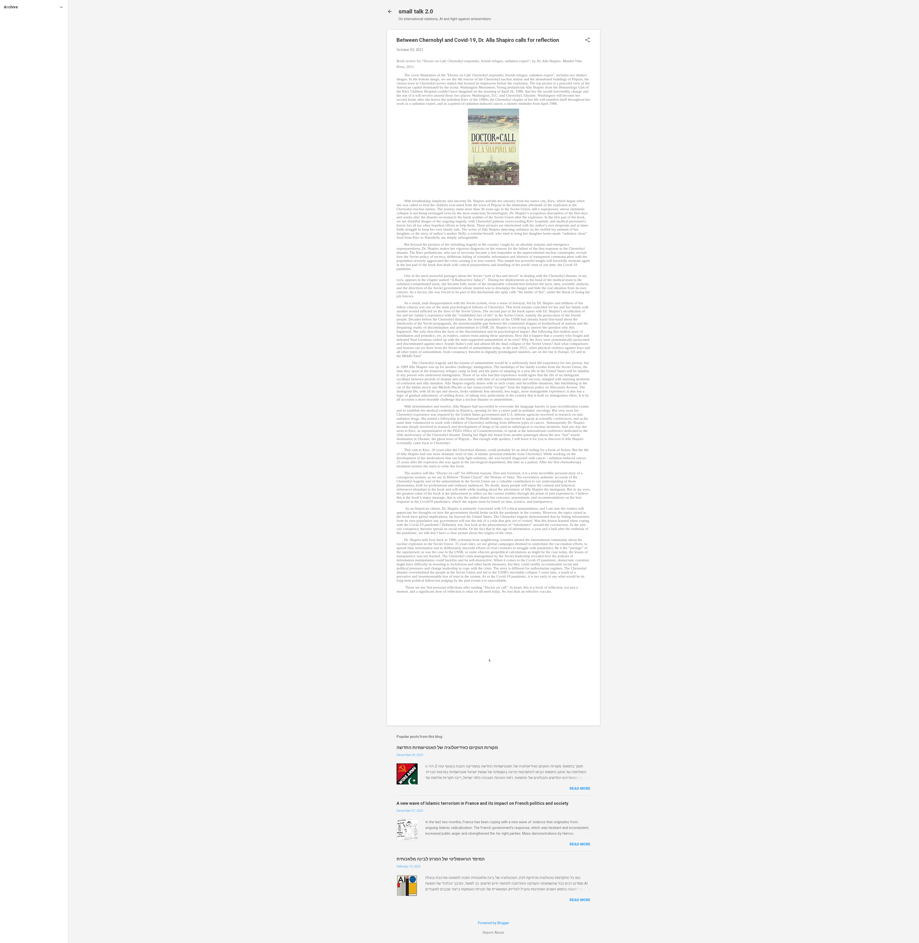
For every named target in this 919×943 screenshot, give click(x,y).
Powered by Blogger (493, 923)
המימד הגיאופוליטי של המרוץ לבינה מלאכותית (441, 858)
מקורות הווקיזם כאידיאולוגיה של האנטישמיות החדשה (447, 747)
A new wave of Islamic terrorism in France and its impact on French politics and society (482, 803)
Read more (580, 788)
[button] (587, 40)
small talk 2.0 (415, 11)
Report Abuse (493, 932)
